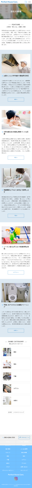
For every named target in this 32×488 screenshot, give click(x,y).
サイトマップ (24, 470)
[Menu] (29, 2)
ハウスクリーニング (18, 412)
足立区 (10, 412)
